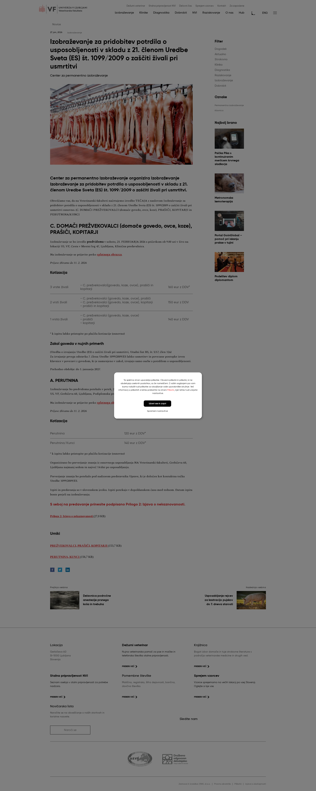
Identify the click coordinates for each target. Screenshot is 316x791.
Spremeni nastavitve (157, 411)
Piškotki (170, 390)
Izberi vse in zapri (157, 403)
